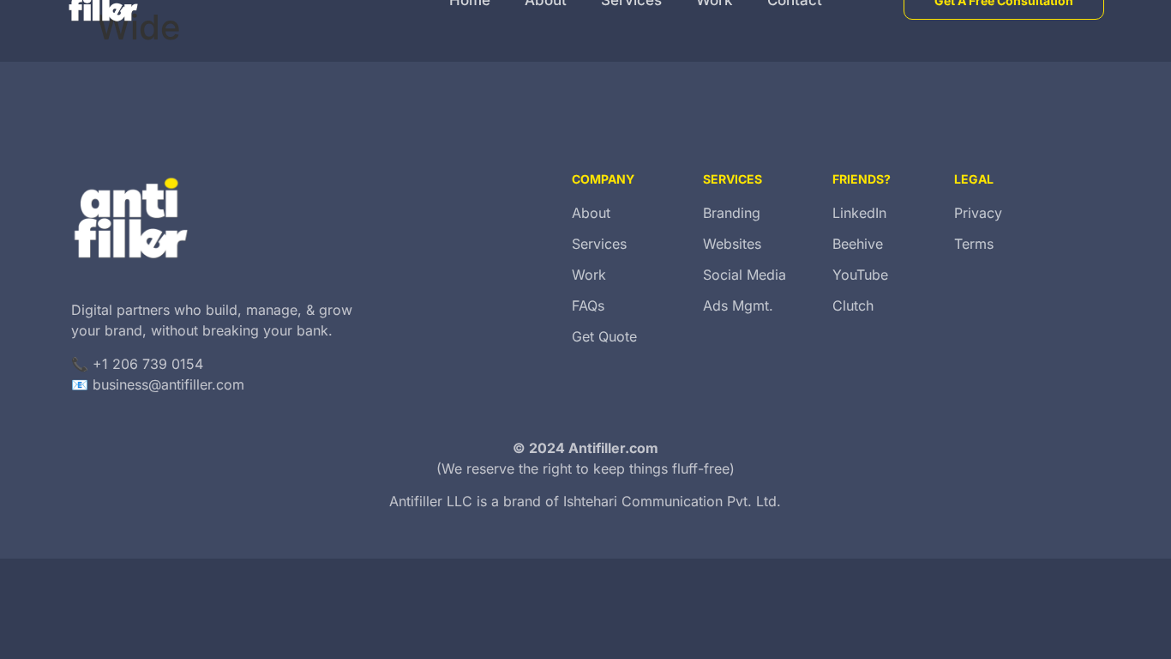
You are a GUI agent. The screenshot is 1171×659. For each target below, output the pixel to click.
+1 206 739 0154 (148, 363)
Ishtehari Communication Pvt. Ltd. (672, 501)
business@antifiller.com (168, 384)
